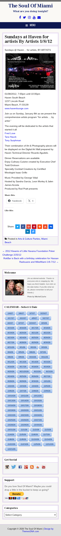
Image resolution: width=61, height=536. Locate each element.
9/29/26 (23, 381)
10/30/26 (38, 425)
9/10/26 (32, 357)
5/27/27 (46, 318)
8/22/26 (47, 333)
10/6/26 (11, 391)
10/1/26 (47, 381)
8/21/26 (35, 333)
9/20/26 (11, 371)
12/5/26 (37, 444)
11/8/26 (11, 439)
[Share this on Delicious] (33, 231)
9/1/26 (22, 347)
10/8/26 (35, 391)
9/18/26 (35, 367)
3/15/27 (43, 313)
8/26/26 (47, 337)
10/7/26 (23, 391)
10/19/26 (11, 410)
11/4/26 (11, 434)
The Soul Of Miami (30, 5)
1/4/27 (10, 313)
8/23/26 (11, 337)
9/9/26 (21, 357)
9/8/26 (10, 357)
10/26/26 (25, 420)
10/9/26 (47, 391)
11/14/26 (48, 439)
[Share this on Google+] (28, 226)
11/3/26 (48, 430)
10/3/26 (23, 386)
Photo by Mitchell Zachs (36, 297)
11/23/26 (24, 444)
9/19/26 (47, 367)
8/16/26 (23, 328)
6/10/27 (32, 323)
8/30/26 (47, 342)
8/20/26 (23, 333)
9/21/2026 (24, 371)
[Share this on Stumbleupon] (45, 226)
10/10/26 (11, 396)
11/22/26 (11, 444)
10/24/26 (38, 415)
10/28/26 (11, 425)
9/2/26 (33, 347)
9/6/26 (32, 352)
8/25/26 (35, 337)
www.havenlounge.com (16, 108)
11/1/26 (24, 430)
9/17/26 (23, 367)
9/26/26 (35, 376)
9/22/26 (37, 371)
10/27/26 (38, 420)
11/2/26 (36, 430)
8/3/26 (44, 323)
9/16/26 (11, 367)
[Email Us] (39, 17)
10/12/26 (38, 396)
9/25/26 (23, 376)
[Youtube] (34, 17)
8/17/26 (35, 328)
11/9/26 (23, 439)
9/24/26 (11, 376)
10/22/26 (11, 415)
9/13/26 (23, 362)
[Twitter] (24, 17)
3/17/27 (11, 318)
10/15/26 (38, 400)
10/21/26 (38, 410)
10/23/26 (25, 415)
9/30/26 (35, 381)
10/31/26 (11, 430)
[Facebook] (20, 17)
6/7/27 (21, 323)
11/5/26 (23, 434)
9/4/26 (10, 352)
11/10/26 (35, 439)
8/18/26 (47, 328)
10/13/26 (11, 400)
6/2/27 (10, 323)
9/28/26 (11, 381)
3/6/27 (21, 313)
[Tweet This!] (17, 226)
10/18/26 (38, 405)
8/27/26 (11, 342)
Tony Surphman (13, 140)
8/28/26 (23, 342)
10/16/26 (11, 405)
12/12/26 (50, 444)
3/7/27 (32, 313)
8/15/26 (11, 328)
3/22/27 (23, 318)
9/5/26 (21, 352)
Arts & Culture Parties (29, 238)
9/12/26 (11, 362)
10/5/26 (47, 386)
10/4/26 (35, 386)
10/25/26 (11, 420)
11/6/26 (34, 434)
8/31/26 (11, 347)
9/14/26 (35, 362)
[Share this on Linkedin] (27, 231)
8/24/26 (23, 337)
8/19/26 (11, 333)
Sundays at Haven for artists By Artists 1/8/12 (28, 39)
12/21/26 (11, 449)
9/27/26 (47, 376)
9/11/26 (44, 357)
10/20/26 (25, 410)
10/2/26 (11, 386)
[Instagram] (29, 17)
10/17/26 (25, 405)
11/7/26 (46, 434)
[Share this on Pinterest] (34, 226)
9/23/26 (49, 371)
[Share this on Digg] (50, 226)
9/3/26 (44, 347)
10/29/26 (25, 425)
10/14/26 (25, 400)
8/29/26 (35, 342)
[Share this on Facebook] (23, 226)
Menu (32, 25)
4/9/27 (34, 318)
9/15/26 (47, 362)
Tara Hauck (10, 137)
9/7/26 (43, 352)
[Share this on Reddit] (39, 226)
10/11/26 (24, 396)
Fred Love (10, 133)
